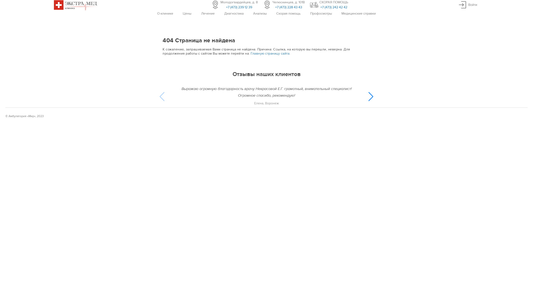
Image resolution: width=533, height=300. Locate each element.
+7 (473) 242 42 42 (333, 7)
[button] (371, 96)
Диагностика (234, 13)
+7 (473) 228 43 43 (288, 7)
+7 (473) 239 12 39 (239, 7)
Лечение (208, 13)
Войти (472, 5)
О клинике (165, 13)
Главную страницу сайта (270, 53)
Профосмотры (321, 13)
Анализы (260, 13)
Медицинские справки (358, 13)
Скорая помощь (288, 13)
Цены (187, 13)
